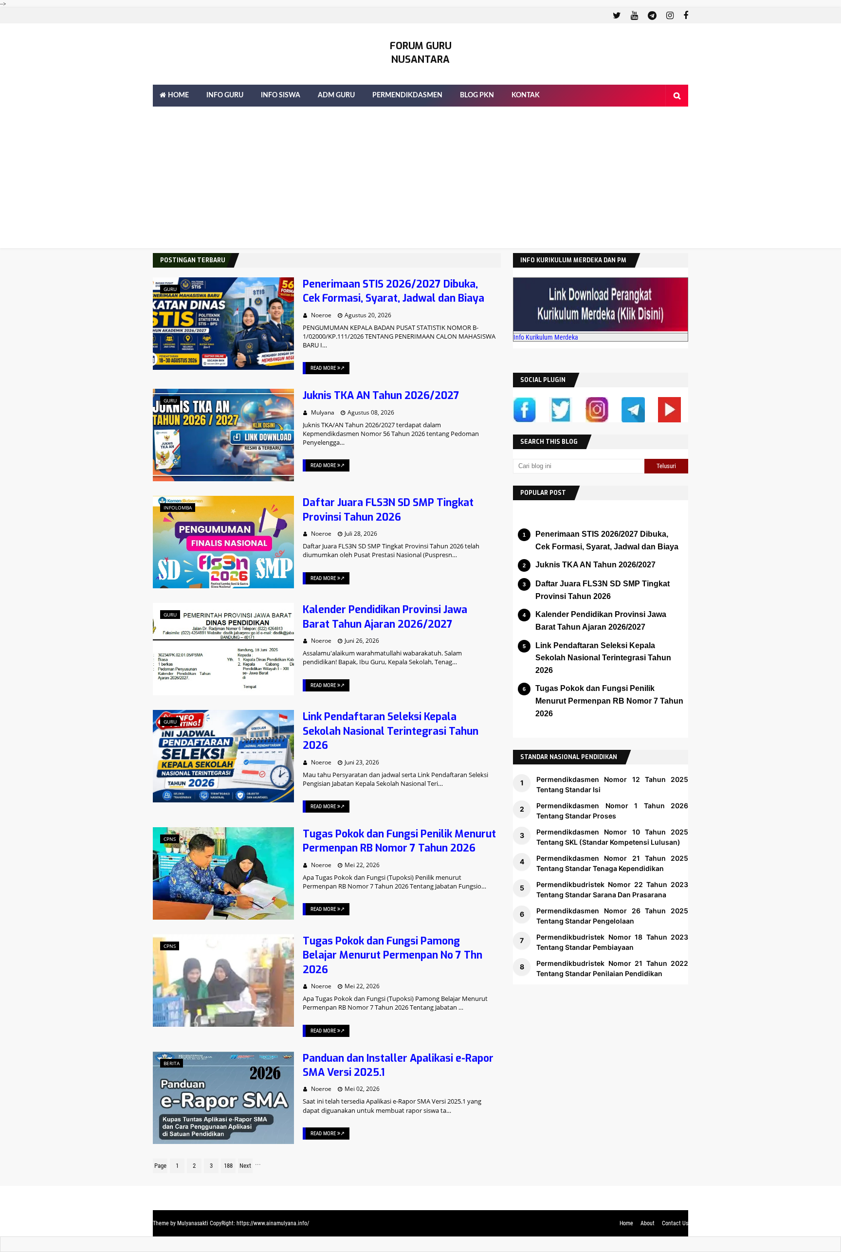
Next (245, 1165)
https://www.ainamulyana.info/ (273, 1223)
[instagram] (670, 15)
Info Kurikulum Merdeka (545, 337)
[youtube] (634, 15)
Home (626, 1223)
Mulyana (322, 412)
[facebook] (684, 15)
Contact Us (675, 1223)
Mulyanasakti (192, 1223)
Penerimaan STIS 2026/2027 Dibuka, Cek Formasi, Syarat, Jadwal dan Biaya (393, 291)
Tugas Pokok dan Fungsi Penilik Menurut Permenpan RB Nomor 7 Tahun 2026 (399, 841)
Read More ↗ (328, 368)
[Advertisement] (420, 180)
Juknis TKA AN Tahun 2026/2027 (381, 395)
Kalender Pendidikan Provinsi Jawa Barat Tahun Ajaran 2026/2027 (385, 617)
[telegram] (652, 15)
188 (228, 1165)
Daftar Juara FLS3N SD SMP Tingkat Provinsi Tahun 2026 (388, 510)
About (647, 1223)
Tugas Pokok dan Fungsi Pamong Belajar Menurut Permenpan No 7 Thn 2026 (392, 955)
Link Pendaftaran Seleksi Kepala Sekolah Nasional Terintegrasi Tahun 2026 (390, 731)
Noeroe (321, 315)
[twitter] (616, 15)
